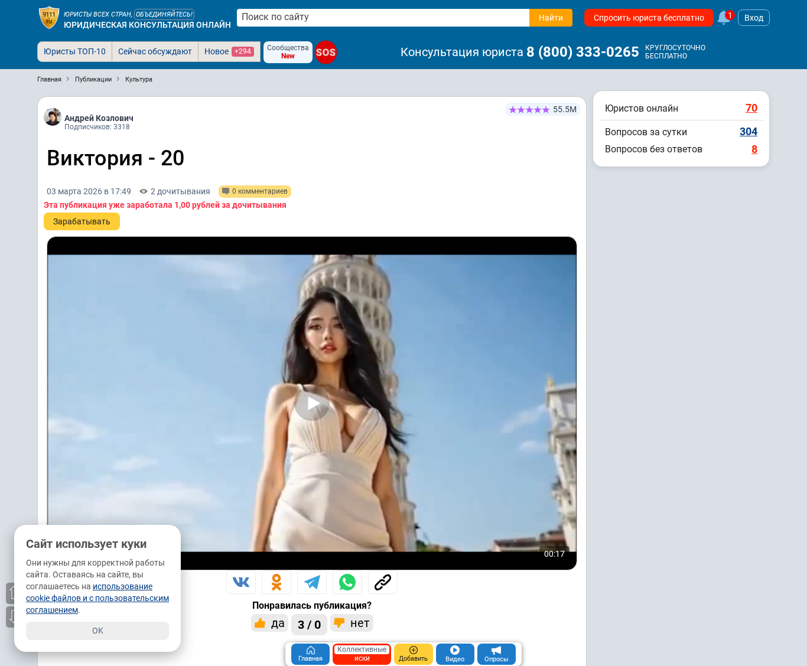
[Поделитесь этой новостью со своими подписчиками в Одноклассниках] (276, 582)
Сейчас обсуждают (155, 51)
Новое (227, 51)
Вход (753, 17)
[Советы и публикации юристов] (49, 18)
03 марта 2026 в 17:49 (89, 191)
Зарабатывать (81, 221)
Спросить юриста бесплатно (649, 17)
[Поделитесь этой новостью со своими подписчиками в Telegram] (312, 582)
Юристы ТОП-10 (75, 51)
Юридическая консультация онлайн (147, 25)
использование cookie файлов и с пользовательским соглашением (97, 598)
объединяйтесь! (164, 14)
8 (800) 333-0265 (582, 52)
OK (97, 630)
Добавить (413, 658)
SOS (326, 52)
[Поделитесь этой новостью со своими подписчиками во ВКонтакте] (241, 582)
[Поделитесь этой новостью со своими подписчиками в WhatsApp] (347, 582)
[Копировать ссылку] (383, 582)
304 (748, 131)
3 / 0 (309, 625)
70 (751, 108)
